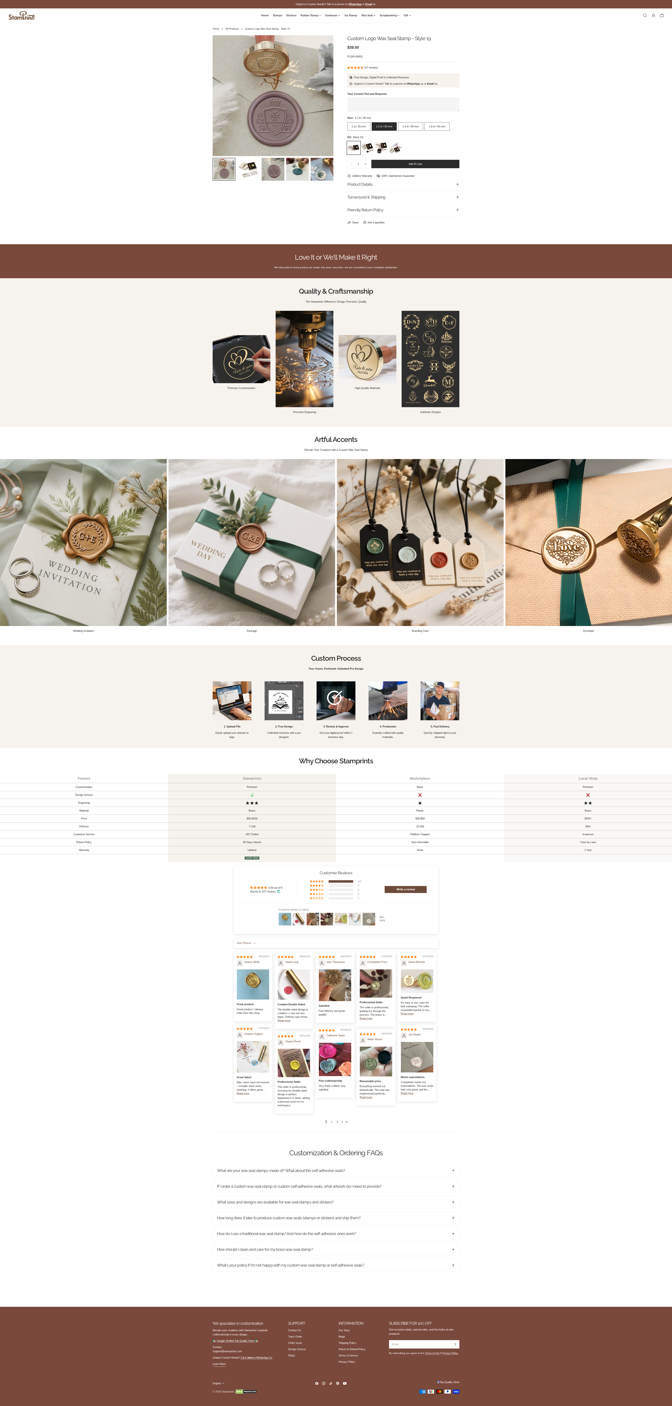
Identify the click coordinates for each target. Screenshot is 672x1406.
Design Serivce (297, 1349)
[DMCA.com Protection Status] (246, 1392)
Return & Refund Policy (352, 1349)
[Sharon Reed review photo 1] (294, 1063)
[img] (245, 956)
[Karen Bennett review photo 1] (417, 981)
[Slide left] (221, 95)
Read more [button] (284, 1020)
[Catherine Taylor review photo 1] (335, 1059)
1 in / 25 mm (359, 126)
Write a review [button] (406, 889)
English (217, 1383)
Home (216, 29)
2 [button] (331, 1121)
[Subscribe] (455, 1344)
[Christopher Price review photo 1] (376, 983)
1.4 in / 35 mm (410, 126)
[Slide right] (325, 95)
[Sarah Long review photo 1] (294, 984)
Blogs (342, 1336)
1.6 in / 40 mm (437, 126)
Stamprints (228, 1391)
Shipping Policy (347, 1342)
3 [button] (337, 1121)
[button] (355, 67)
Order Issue (295, 1342)
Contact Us (294, 1330)
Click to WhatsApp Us (256, 1357)
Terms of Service (348, 1355)
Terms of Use (432, 1353)
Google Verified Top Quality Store (236, 1340)
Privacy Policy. (450, 1353)
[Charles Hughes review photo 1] (253, 1057)
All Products (232, 29)
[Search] (645, 15)
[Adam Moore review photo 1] (376, 1061)
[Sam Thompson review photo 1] (335, 985)
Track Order (295, 1336)
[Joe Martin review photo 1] (417, 1057)
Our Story (344, 1330)
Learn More (219, 1363)
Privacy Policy (347, 1361)
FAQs (291, 1355)
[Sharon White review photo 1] (253, 984)
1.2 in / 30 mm (384, 126)
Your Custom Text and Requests (367, 93)
